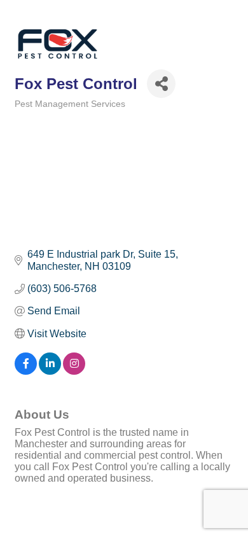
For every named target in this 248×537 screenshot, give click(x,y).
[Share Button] (161, 83)
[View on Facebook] (26, 371)
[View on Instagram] (74, 371)
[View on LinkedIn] (50, 371)
